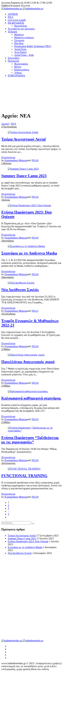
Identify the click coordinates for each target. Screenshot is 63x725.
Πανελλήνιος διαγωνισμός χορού (28, 362)
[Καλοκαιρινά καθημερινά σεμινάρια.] (28, 391)
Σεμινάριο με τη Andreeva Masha (29, 253)
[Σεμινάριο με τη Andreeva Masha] (26, 246)
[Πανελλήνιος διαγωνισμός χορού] (26, 354)
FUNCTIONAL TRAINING (24, 476)
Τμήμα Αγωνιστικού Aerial (23, 139)
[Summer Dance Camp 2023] (23, 168)
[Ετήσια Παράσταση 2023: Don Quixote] (29, 205)
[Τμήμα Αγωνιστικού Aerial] (23, 132)
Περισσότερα (8, 157)
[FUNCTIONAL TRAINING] (24, 468)
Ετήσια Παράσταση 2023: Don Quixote (28, 541)
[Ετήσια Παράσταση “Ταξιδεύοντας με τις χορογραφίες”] (31, 430)
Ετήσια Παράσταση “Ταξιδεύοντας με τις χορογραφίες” (30, 439)
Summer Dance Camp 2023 (24, 176)
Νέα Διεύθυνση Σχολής (20, 290)
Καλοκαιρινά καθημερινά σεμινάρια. (31, 398)
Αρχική (5, 123)
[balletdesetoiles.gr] (22, 8)
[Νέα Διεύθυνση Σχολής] (21, 282)
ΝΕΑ (13, 123)
